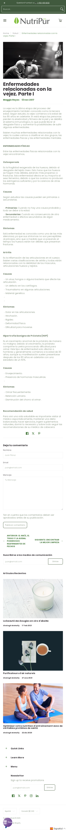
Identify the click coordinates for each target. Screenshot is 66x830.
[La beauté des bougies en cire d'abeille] (33, 598)
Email (5, 462)
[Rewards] (7, 822)
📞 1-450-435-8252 (42, 3)
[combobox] (30, 9)
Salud (15, 33)
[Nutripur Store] (32, 20)
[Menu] (4, 20)
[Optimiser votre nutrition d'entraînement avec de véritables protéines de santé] (33, 703)
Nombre (7, 450)
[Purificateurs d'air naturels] (33, 651)
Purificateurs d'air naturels (19, 673)
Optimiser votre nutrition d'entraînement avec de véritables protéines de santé (33, 727)
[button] (60, 20)
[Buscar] (61, 9)
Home (6, 33)
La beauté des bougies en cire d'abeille (26, 620)
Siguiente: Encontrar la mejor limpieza (47, 541)
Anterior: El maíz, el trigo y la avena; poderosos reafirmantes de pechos (18, 541)
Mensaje (7, 475)
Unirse (55, 561)
